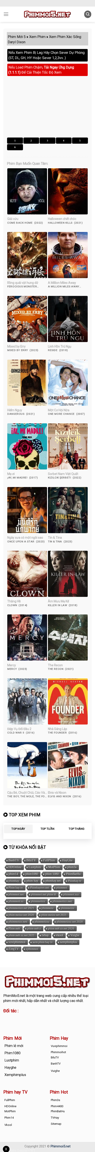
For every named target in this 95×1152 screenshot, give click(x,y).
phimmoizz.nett (18, 921)
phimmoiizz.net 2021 (21, 908)
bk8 (41, 1023)
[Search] (87, 14)
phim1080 (31, 874)
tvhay (45, 935)
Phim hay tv (16, 887)
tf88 (6, 1018)
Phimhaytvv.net (39, 887)
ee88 (7, 1023)
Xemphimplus (15, 1075)
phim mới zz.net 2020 (61, 928)
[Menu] (6, 14)
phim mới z (34, 928)
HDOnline (15, 867)
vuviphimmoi (17, 942)
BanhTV (14, 860)
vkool (59, 935)
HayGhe (67, 860)
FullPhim (49, 860)
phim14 (13, 874)
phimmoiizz (38, 901)
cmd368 (39, 1018)
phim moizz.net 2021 (54, 915)
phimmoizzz (42, 921)
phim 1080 (52, 874)
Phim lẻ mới (13, 1046)
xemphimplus (68, 942)
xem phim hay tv (43, 942)
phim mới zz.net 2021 (22, 935)
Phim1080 (12, 1053)
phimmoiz (48, 908)
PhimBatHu (73, 874)
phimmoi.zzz (71, 894)
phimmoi (61, 887)
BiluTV (31, 860)
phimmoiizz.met (62, 901)
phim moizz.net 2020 (21, 915)
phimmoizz (67, 908)
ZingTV (14, 949)
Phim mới (14, 928)
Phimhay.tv (75, 880)
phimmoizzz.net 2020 (70, 921)
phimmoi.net (16, 894)
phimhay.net (53, 880)
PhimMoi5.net (14, 996)
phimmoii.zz (16, 901)
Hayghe (10, 1067)
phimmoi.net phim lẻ (43, 894)
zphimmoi (32, 949)
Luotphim (35, 867)
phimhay (14, 880)
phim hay (32, 880)
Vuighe (74, 935)
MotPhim (54, 867)
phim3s (71, 867)
